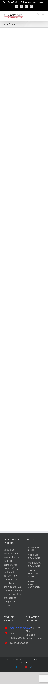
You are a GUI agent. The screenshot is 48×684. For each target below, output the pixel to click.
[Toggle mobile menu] (43, 14)
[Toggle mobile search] (38, 14)
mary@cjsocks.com (16, 627)
